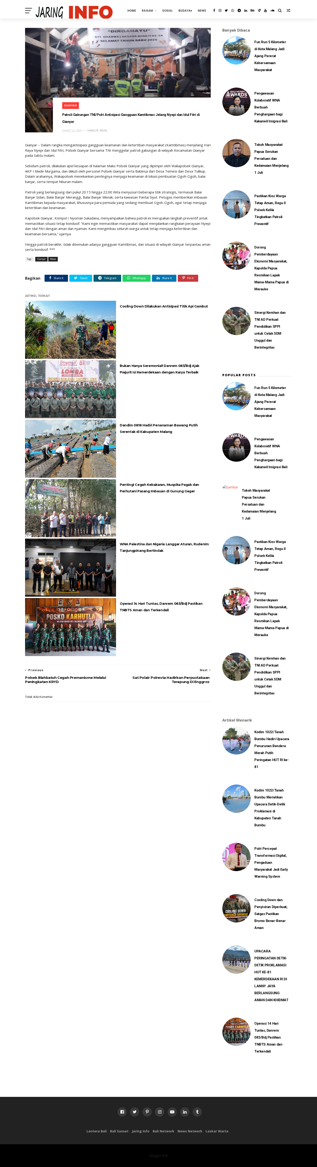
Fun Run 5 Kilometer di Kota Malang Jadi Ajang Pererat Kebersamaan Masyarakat (270, 56)
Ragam (147, 11)
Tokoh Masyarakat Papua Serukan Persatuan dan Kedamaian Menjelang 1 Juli (271, 159)
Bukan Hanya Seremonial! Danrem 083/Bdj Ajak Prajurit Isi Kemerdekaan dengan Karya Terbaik (159, 369)
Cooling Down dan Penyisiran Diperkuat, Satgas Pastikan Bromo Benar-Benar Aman (271, 914)
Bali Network (163, 1131)
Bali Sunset (119, 1131)
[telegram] (239, 10)
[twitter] (226, 10)
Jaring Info (140, 1131)
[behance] (252, 10)
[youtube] (265, 10)
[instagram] (220, 10)
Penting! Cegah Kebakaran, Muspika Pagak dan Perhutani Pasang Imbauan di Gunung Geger (159, 488)
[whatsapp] (232, 10)
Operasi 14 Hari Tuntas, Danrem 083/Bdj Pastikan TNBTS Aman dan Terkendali (161, 606)
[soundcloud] (272, 10)
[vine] (259, 10)
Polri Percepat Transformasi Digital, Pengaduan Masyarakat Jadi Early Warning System (271, 863)
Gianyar (70, 105)
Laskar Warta (217, 1131)
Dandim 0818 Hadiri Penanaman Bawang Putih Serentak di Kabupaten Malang (159, 428)
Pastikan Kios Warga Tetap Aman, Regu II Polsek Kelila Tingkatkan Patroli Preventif (270, 210)
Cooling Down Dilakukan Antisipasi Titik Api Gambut (164, 306)
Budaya (184, 11)
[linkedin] (245, 10)
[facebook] (214, 10)
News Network (190, 1131)
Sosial (167, 11)
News (202, 11)
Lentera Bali (97, 1131)
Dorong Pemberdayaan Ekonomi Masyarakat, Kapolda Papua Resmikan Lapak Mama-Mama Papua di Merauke (271, 268)
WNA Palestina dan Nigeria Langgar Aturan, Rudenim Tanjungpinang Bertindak (164, 547)
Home (131, 11)
